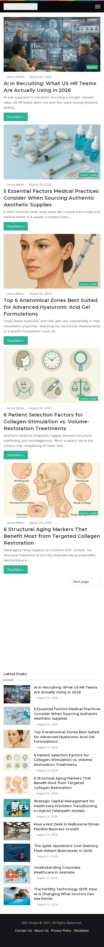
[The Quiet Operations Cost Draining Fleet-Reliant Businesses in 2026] (17, 853)
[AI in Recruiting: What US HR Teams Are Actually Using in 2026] (17, 694)
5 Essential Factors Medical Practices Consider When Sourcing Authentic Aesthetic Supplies (51, 198)
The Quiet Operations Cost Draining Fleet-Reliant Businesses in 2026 (66, 848)
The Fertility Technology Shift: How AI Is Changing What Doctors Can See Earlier (65, 894)
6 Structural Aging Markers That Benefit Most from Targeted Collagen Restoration (52, 536)
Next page (81, 582)
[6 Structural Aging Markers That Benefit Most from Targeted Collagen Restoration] (17, 785)
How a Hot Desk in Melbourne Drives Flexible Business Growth (66, 826)
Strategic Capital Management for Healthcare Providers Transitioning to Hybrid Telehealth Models (65, 806)
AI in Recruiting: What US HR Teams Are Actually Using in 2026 (65, 689)
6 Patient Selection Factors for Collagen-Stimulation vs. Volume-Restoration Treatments (46, 421)
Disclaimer (81, 930)
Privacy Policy (61, 930)
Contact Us (23, 930)
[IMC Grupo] (20, 7)
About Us (41, 930)
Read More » (15, 117)
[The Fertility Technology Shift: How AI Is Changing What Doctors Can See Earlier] (17, 896)
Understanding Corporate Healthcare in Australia (57, 870)
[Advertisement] (52, 630)
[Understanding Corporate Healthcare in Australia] (17, 874)
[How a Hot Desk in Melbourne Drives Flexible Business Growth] (17, 831)
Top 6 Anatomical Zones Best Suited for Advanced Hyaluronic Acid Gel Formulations (50, 307)
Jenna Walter (15, 77)
